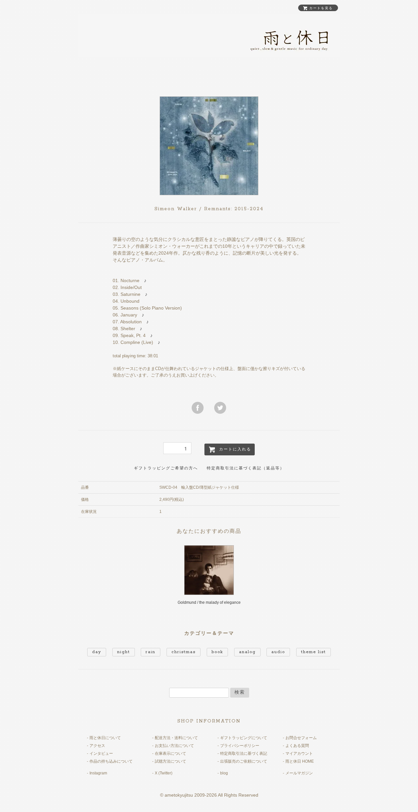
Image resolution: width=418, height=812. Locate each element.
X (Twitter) (163, 773)
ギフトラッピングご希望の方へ (166, 468)
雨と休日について (105, 738)
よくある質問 (297, 745)
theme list (313, 652)
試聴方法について (170, 761)
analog (247, 652)
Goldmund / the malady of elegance (209, 602)
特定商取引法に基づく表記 (243, 753)
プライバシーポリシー (239, 745)
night (123, 652)
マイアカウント (299, 753)
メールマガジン (299, 773)
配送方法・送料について (176, 738)
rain (150, 652)
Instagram (98, 773)
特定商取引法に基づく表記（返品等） (245, 468)
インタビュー (101, 753)
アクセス (97, 745)
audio (278, 652)
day (96, 652)
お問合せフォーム (301, 738)
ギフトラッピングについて (243, 738)
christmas (183, 652)
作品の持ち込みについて (111, 761)
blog (224, 773)
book (217, 652)
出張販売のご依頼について (243, 761)
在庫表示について (170, 753)
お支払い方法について (174, 745)
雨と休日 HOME (299, 761)
